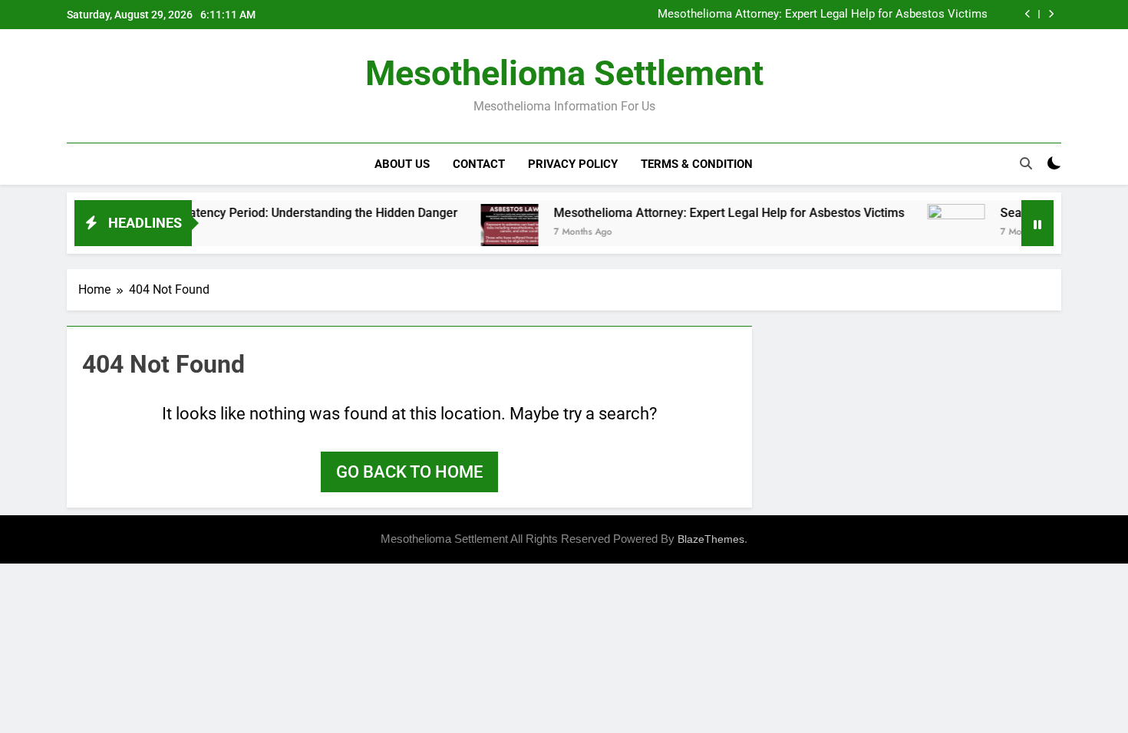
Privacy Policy (573, 164)
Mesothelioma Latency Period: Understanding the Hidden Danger (262, 212)
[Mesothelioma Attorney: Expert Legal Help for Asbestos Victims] (493, 232)
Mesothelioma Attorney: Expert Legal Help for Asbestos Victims (823, 14)
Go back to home (409, 472)
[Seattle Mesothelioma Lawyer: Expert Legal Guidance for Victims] (939, 232)
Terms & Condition (697, 164)
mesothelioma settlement (564, 73)
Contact (479, 164)
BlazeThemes (711, 539)
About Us (402, 164)
